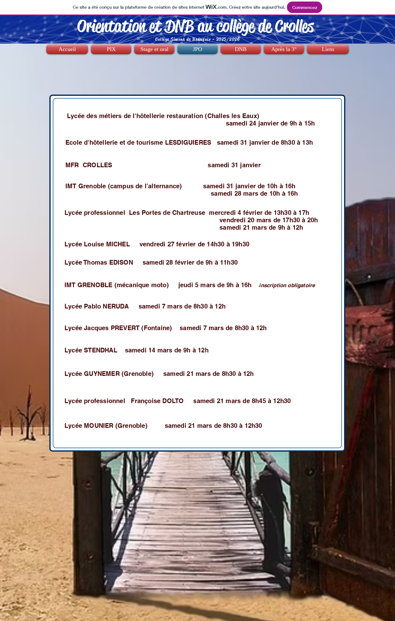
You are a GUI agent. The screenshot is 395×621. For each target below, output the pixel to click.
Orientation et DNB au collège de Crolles (195, 25)
